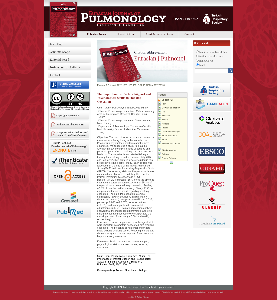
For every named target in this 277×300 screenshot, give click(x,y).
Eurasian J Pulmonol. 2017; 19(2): (112, 85)
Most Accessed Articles (159, 34)
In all (202, 64)
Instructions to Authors (65, 67)
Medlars (165, 124)
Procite (164, 128)
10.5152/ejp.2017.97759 (154, 85)
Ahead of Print (126, 34)
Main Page (56, 44)
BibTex (164, 119)
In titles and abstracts (211, 56)
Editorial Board (59, 59)
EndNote (165, 116)
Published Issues (96, 34)
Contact (189, 34)
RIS (163, 112)
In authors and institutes (213, 51)
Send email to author (171, 143)
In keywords (206, 60)
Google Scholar (168, 158)
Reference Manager (170, 132)
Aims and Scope (60, 52)
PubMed (165, 154)
